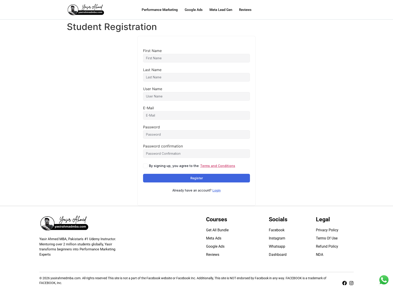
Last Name (152, 70)
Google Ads (194, 10)
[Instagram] (351, 283)
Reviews (245, 10)
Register (196, 178)
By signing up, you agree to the (192, 166)
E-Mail (148, 108)
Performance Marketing (160, 10)
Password (151, 127)
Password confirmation (163, 146)
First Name (152, 50)
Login (216, 190)
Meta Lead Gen (220, 10)
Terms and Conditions (217, 166)
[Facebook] (344, 283)
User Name (152, 89)
